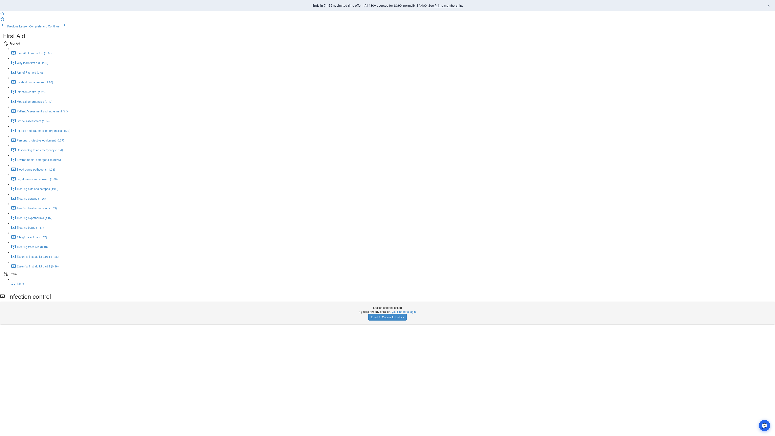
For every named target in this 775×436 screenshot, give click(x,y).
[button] (2, 15)
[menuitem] (2, 21)
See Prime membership (445, 5)
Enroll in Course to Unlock (387, 317)
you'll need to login (404, 312)
